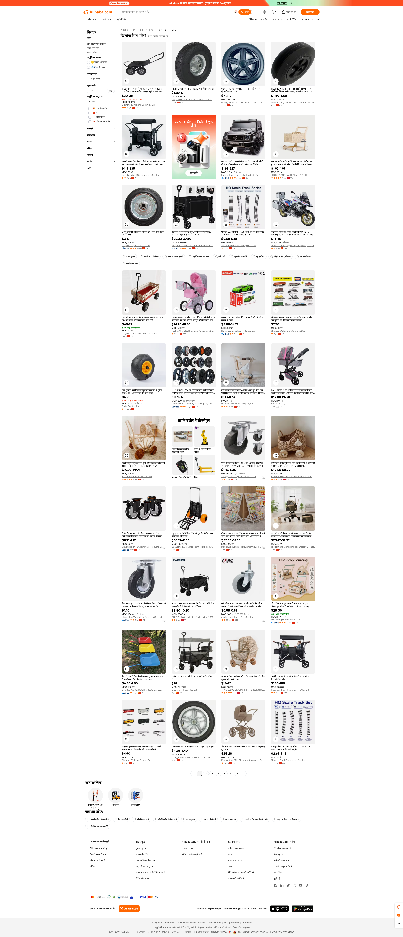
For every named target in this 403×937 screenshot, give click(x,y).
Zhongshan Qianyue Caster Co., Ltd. (238, 476)
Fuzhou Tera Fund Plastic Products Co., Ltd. (242, 175)
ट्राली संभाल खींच (132, 263)
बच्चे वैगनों (221, 256)
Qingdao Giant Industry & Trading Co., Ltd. (192, 403)
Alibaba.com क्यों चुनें (99, 848)
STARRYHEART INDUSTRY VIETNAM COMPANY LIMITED (194, 617)
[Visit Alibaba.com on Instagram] (294, 885)
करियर (92, 866)
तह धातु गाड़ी (190, 819)
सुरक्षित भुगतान (141, 848)
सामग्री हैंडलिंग (138, 30)
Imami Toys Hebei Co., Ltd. (184, 690)
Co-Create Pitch (98, 854)
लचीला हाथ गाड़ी (230, 819)
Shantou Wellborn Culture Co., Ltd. (288, 331)
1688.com (169, 922)
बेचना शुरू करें (279, 854)
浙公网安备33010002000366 (253, 932)
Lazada (201, 922)
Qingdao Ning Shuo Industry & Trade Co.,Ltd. (292, 102)
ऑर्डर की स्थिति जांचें (281, 860)
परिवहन (152, 30)
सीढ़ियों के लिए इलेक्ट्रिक (282, 256)
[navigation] (101, 402)
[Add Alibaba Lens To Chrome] (129, 908)
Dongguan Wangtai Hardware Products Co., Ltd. (243, 546)
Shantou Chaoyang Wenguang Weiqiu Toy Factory (293, 245)
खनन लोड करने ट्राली (175, 256)
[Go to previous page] (193, 773)
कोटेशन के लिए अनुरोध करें (192, 854)
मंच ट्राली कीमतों (210, 819)
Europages (247, 922)
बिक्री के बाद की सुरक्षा (144, 866)
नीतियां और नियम (142, 878)
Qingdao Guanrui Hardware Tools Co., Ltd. (192, 99)
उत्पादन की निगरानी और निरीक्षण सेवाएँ (150, 872)
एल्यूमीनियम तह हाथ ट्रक (200, 256)
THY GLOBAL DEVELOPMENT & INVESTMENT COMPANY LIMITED (243, 690)
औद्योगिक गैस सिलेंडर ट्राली (167, 819)
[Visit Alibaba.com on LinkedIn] (282, 885)
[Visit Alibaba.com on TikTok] (307, 885)
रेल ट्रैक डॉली (123, 819)
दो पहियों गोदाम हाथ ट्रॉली (99, 826)
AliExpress (157, 922)
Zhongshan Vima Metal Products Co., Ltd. (142, 617)
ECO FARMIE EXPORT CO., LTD (137, 476)
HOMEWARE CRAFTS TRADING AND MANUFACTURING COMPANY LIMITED (293, 476)
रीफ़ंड (230, 866)
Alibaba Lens (102, 908)
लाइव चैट (231, 854)
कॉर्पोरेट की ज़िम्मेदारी (97, 860)
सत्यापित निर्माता (188, 848)
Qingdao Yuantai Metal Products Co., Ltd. (142, 690)
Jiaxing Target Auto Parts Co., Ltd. (237, 617)
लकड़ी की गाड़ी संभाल (151, 256)
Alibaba (124, 30)
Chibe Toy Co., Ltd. (131, 406)
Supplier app (214, 908)
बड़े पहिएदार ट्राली (143, 819)
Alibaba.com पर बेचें (282, 848)
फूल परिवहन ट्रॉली (240, 256)
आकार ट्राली (130, 256)
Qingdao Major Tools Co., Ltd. (136, 245)
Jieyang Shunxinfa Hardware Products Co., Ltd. (144, 546)
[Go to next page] (244, 773)
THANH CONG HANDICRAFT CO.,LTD (289, 175)
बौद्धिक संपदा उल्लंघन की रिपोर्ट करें (241, 872)
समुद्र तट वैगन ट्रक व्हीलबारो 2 (288, 819)
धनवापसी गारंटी (142, 854)
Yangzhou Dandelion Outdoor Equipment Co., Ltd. (194, 245)
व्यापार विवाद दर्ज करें (235, 860)
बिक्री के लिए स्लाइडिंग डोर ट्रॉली (256, 819)
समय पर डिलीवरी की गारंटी (146, 860)
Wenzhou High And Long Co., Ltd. (237, 403)
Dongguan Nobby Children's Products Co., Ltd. (243, 102)
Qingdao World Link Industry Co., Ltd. (140, 333)
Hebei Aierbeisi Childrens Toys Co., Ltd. (141, 175)
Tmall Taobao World (186, 922)
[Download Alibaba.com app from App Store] (279, 908)
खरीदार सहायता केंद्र (236, 848)
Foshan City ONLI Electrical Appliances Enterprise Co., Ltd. (194, 331)
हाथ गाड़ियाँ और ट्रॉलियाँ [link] (168, 30)
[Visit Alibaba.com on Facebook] (275, 885)
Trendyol (235, 922)
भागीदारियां (278, 872)
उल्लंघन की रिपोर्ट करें (236, 878)
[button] (235, 12)
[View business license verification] (229, 932)
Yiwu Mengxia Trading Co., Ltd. (285, 619)
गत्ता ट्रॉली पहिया (305, 256)
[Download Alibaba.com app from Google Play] (302, 908)
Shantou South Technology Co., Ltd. (238, 245)
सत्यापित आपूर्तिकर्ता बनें (283, 866)
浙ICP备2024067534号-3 (282, 932)
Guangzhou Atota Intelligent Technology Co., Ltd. (194, 546)
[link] (399, 907)
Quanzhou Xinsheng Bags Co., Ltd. (138, 105)
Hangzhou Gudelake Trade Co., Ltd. (238, 331)
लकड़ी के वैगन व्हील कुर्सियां (100, 819)
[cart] (274, 12)
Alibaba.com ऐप (232, 908)
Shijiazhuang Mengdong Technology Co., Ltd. (293, 546)
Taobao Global (214, 922)
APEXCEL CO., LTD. (280, 403)
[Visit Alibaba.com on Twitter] (288, 885)
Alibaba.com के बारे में (99, 841)
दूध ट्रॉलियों (260, 256)
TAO (226, 922)
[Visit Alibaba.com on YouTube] (301, 885)
